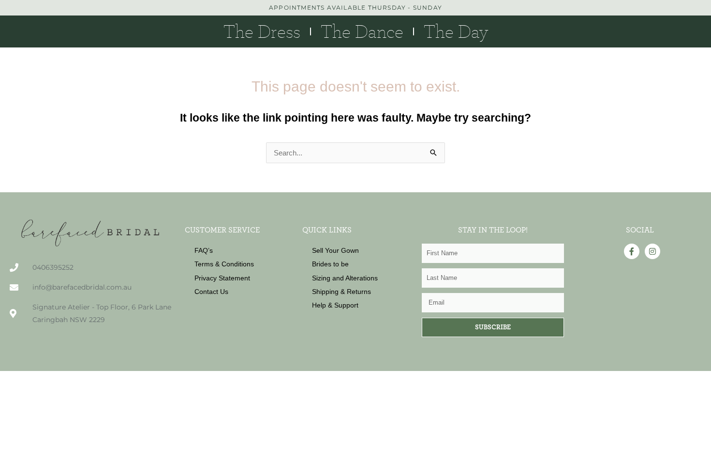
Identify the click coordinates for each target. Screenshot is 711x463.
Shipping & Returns (341, 291)
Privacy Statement (222, 278)
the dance (362, 31)
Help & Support (335, 305)
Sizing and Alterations (345, 278)
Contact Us (211, 291)
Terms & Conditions (224, 264)
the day (456, 31)
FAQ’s (203, 250)
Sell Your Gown (335, 250)
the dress (261, 31)
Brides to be (330, 264)
